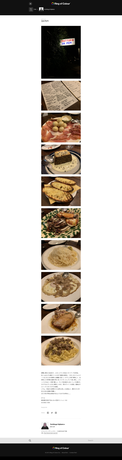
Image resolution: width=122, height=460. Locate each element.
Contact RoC (73, 452)
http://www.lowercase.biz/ (51, 433)
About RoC (65, 452)
